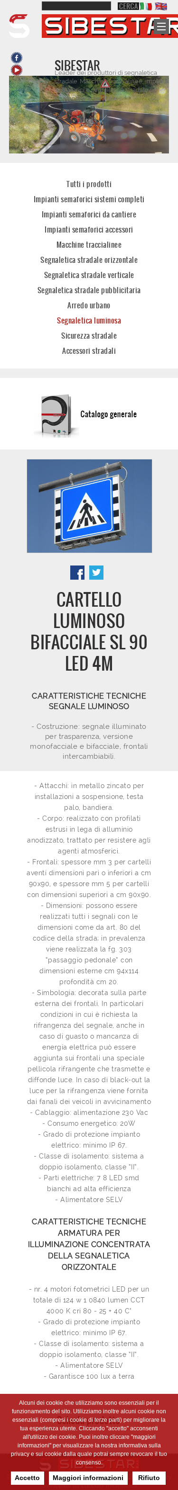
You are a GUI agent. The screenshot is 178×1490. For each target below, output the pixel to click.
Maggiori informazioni (88, 1477)
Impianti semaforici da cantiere (89, 214)
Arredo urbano (89, 305)
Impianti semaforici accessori (89, 229)
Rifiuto (149, 1477)
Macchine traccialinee (89, 244)
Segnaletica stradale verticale (89, 274)
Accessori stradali (89, 350)
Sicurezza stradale (89, 335)
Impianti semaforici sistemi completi (89, 199)
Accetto (27, 1477)
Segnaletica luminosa (89, 320)
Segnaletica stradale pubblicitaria (89, 290)
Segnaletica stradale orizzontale (89, 259)
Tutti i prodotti (89, 184)
